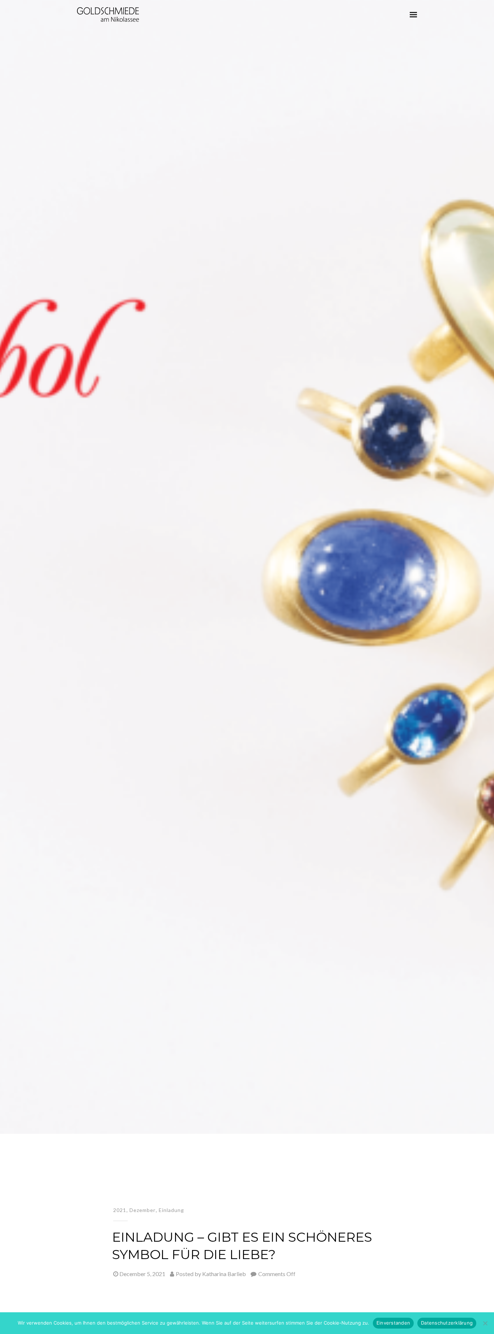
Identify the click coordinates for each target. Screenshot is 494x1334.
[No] (485, 1323)
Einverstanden (393, 1323)
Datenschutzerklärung (447, 1323)
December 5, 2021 (142, 1273)
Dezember (142, 1210)
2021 (119, 1210)
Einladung (171, 1210)
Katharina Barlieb (224, 1273)
